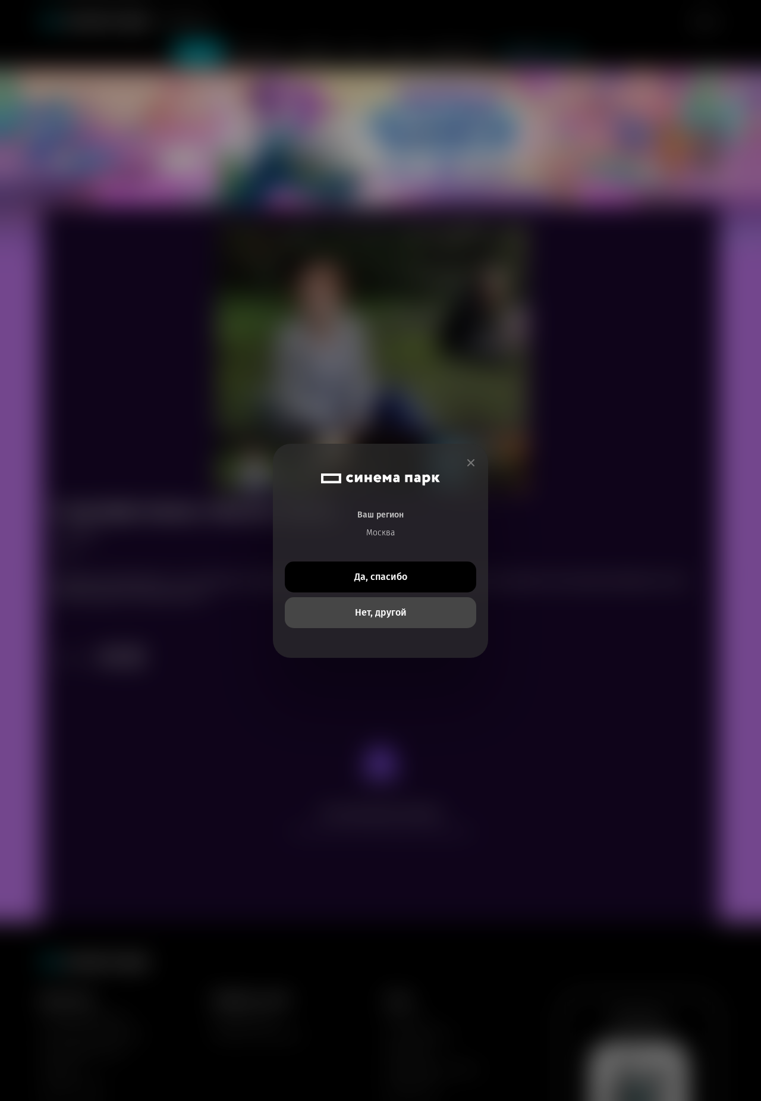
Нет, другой (381, 612)
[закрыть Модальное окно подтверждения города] (470, 463)
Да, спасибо (380, 576)
